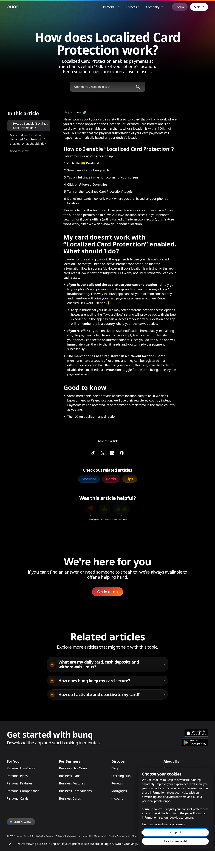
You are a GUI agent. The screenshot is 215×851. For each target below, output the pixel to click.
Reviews (117, 783)
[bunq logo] (13, 6)
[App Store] (196, 733)
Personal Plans (17, 776)
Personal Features (19, 783)
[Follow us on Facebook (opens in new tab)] (121, 452)
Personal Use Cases (21, 768)
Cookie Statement (118, 836)
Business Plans (69, 776)
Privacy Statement (65, 836)
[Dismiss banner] (10, 843)
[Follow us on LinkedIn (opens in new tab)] (112, 452)
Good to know (19, 151)
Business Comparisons (75, 791)
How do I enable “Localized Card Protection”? (30, 126)
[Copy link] (93, 452)
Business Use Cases (73, 768)
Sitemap (136, 836)
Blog (114, 768)
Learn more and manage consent (163, 824)
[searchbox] (101, 87)
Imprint (28, 836)
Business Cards (70, 798)
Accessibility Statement (92, 836)
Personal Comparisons (23, 791)
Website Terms (44, 836)
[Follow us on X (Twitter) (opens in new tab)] (102, 452)
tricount (116, 798)
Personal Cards (17, 798)
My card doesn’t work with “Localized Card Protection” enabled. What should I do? (28, 139)
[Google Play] (195, 742)
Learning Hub (121, 776)
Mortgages (119, 791)
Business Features (72, 783)
